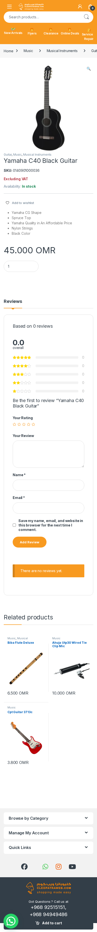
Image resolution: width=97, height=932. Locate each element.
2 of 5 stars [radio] (19, 424)
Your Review (23, 436)
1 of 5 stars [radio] (14, 424)
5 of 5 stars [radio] (33, 424)
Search (86, 17)
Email (19, 497)
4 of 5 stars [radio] (28, 424)
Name (19, 475)
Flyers (32, 33)
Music (28, 51)
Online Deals (70, 33)
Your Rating (23, 418)
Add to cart (52, 923)
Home (8, 51)
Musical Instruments (62, 51)
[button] (89, 69)
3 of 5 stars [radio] (24, 424)
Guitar (8, 154)
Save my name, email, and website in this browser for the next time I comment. (50, 525)
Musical (22, 638)
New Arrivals (13, 33)
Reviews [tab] (13, 301)
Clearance (51, 33)
